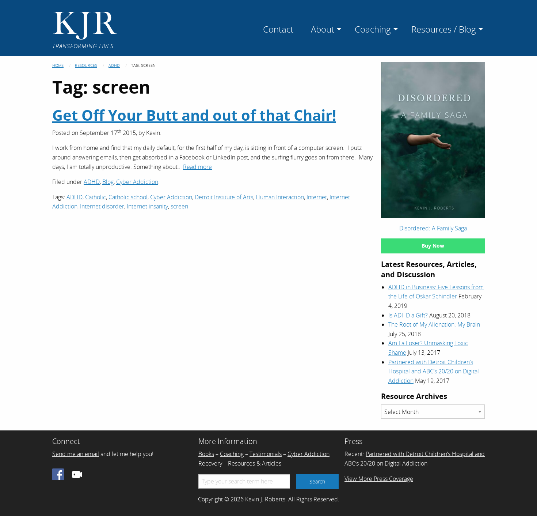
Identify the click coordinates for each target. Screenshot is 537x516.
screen (179, 206)
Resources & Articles (254, 463)
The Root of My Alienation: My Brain (434, 324)
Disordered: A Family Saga (433, 228)
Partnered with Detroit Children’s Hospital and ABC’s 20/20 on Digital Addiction (433, 371)
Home (58, 65)
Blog (108, 182)
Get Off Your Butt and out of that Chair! (194, 115)
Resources (86, 65)
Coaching (232, 454)
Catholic (95, 197)
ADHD (114, 65)
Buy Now (433, 245)
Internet (316, 197)
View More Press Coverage (378, 479)
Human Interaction (280, 197)
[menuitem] (278, 28)
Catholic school (128, 197)
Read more (197, 167)
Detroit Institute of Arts (224, 197)
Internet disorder (102, 206)
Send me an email (75, 454)
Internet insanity (147, 206)
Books (206, 454)
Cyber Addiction (137, 182)
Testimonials (266, 454)
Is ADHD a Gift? (408, 315)
